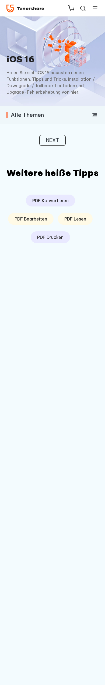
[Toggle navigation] (93, 8)
